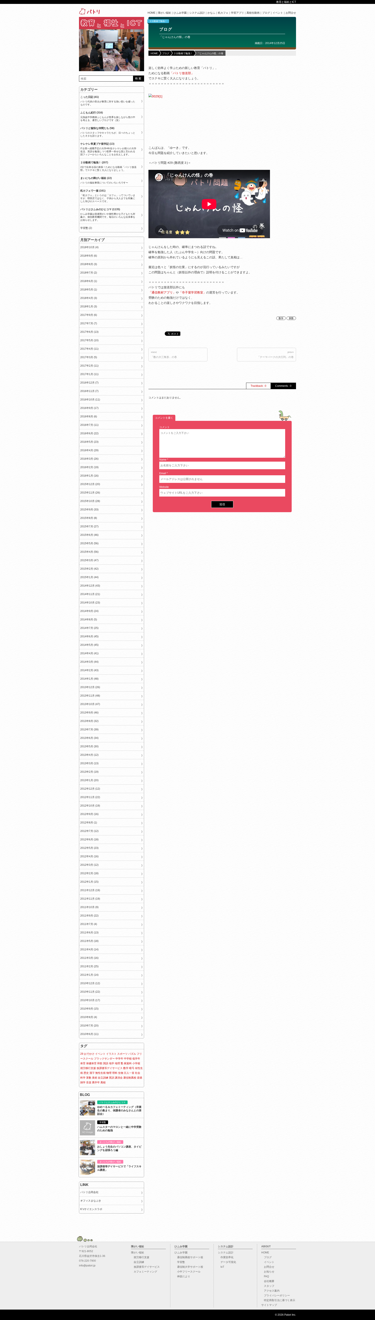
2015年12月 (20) (90, 484)
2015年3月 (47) (89, 560)
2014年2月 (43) (89, 670)
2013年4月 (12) (89, 754)
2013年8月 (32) (89, 721)
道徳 (139, 1077)
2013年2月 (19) (89, 771)
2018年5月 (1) (88, 289)
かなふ (211, 12)
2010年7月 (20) (89, 1025)
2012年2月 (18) (89, 873)
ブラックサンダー (104, 1058)
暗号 (131, 1068)
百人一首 (129, 1072)
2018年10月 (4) (89, 247)
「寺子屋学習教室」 (192, 292)
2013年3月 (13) (89, 763)
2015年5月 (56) (89, 543)
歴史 (86, 1072)
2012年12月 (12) (90, 788)
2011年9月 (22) (89, 915)
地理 (117, 1063)
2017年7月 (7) (88, 323)
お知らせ (267, 1271)
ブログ (266, 12)
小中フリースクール (187, 1271)
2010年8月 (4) (88, 1017)
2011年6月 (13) (89, 932)
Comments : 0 (283, 385)
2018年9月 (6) (88, 255)
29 (81, 1053)
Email (162, 473)
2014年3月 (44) (89, 661)
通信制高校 (129, 1077)
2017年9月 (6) (88, 314)
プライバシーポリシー (275, 1295)
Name (162, 459)
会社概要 (267, 1281)
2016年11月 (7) (89, 391)
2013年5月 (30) (89, 746)
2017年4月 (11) (89, 348)
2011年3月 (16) (89, 957)
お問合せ (291, 12)
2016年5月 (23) (89, 441)
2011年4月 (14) (89, 949)
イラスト (111, 1053)
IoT (221, 1266)
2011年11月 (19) (90, 898)
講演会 (119, 1077)
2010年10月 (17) (90, 1000)
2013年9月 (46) (89, 712)
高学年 (96, 1082)
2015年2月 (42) (89, 568)
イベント (278, 12)
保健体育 (91, 1063)
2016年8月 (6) (88, 416)
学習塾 (179, 1262)
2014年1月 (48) (89, 678)
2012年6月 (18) (89, 839)
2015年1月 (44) (89, 577)
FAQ (265, 1276)
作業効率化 (226, 1257)
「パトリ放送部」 (182, 73)
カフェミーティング (144, 1271)
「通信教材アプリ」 (162, 292)
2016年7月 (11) (89, 424)
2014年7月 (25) (89, 628)
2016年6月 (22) (89, 433)
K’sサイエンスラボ (91, 1209)
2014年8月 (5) (88, 619)
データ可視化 (227, 1262)
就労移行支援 (88, 1068)
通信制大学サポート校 (188, 1266)
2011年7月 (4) (88, 924)
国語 (105, 1063)
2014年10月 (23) (90, 602)
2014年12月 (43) (90, 585)
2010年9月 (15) (89, 1008)
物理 (109, 1072)
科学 (83, 1077)
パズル (132, 1053)
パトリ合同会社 (89, 1192)
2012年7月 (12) (89, 831)
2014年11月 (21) (90, 594)
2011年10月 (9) (89, 907)
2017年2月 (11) (89, 365)
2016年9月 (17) (89, 408)
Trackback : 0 (258, 385)
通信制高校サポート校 (188, 1257)
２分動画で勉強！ (158, 21)
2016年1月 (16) (89, 475)
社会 (137, 1072)
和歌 (99, 1063)
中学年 (119, 1058)
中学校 (128, 1058)
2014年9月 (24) (89, 611)
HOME (151, 12)
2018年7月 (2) (88, 272)
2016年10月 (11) (90, 399)
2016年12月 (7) (89, 382)
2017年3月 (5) (88, 357)
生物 (120, 1072)
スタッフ (267, 1285)
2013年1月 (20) (89, 780)
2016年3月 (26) (89, 458)
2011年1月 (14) (89, 974)
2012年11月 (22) (90, 797)
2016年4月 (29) (89, 450)
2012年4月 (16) (89, 856)
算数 (291, 318)
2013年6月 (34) (89, 738)
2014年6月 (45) (89, 636)
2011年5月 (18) (89, 941)
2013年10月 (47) (90, 704)
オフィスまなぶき (90, 1200)
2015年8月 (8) (88, 518)
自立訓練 (103, 1077)
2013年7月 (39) (89, 729)
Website (164, 487)
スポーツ (122, 1053)
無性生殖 (100, 1072)
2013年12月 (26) (90, 687)
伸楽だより (182, 1276)
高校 (103, 1082)
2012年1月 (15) (89, 881)
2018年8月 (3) (88, 264)
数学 (281, 318)
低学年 (136, 1058)
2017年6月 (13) (89, 331)
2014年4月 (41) (89, 653)
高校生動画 (253, 12)
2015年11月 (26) (90, 492)
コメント (164, 427)
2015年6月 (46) (89, 534)
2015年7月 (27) (89, 526)
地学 (111, 1063)
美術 (94, 1077)
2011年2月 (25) (89, 966)
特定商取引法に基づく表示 (278, 1300)
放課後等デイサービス (110, 1068)
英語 (111, 1077)
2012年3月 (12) (89, 864)
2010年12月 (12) (90, 983)
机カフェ (223, 12)
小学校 (136, 1063)
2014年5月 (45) (89, 644)
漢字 (92, 1072)
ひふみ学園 (180, 12)
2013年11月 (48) (90, 695)
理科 (114, 1072)
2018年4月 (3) (88, 298)
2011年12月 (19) (90, 890)
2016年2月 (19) (89, 467)
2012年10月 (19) (90, 805)
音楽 (88, 1082)
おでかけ (89, 1053)
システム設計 (197, 12)
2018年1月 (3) (88, 306)
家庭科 (128, 1063)
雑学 (83, 1082)
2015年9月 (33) (89, 509)
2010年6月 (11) (89, 1034)
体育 (83, 1063)
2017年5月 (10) (89, 340)
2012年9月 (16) (89, 814)
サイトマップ (269, 1305)
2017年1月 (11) (89, 374)
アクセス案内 (270, 1290)
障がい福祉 (164, 12)
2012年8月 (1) (88, 822)
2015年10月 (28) (90, 501)
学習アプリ (237, 12)
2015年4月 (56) (89, 551)
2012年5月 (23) (89, 847)
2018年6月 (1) (88, 281)
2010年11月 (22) (90, 991)
